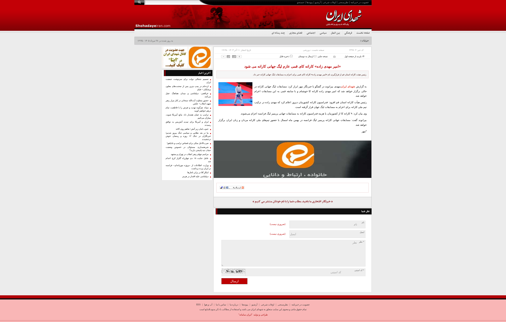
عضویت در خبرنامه (360, 2)
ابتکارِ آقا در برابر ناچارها (198, 172)
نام (363, 222)
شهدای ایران (348, 86)
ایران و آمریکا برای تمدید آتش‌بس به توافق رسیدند (188, 123)
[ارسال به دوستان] (315, 56)
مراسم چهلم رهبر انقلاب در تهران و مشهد (190, 154)
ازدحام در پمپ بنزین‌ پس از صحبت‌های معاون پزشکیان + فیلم (188, 88)
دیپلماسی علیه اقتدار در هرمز (195, 176)
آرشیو (318, 2)
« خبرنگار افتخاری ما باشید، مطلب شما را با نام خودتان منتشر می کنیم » (293, 201)
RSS (198, 304)
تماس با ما (221, 304)
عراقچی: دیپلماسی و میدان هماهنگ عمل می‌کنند (188, 95)
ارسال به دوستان (306, 56)
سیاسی (323, 33)
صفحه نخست (363, 33)
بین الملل (335, 33)
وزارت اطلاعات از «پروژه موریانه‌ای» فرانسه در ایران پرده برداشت (188, 167)
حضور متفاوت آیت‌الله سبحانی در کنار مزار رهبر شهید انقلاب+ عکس (188, 102)
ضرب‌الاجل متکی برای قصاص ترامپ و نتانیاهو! (188, 143)
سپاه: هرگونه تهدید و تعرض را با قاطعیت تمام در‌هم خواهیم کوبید (188, 109)
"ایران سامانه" (245, 314)
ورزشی (306, 50)
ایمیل (362, 232)
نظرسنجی (343, 2)
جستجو (300, 2)
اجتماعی (311, 33)
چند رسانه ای (278, 33)
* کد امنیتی (359, 270)
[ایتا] (292, 159)
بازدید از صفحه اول (353, 56)
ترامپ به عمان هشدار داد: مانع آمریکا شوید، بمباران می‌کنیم (188, 116)
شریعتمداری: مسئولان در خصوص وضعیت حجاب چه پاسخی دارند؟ (188, 148)
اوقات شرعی (329, 2)
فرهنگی (348, 33)
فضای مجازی (295, 33)
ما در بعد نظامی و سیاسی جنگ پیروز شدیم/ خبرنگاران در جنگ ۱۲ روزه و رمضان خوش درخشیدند (188, 136)
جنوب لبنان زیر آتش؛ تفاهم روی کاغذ (192, 129)
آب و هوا (208, 304)
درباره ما (234, 304)
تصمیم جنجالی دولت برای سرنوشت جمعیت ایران (188, 80)
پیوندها (309, 2)
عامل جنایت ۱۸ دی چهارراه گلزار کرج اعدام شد (188, 159)
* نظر (361, 242)
